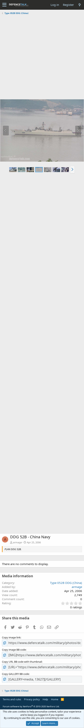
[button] (4, 5)
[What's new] (79, 4)
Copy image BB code (14, 649)
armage (17, 542)
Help (45, 699)
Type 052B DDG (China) (66, 583)
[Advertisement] (42, 57)
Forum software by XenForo (31, 706)
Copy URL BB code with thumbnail (22, 661)
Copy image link (11, 637)
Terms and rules (12, 699)
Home (54, 699)
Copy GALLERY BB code (15, 674)
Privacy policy (32, 699)
